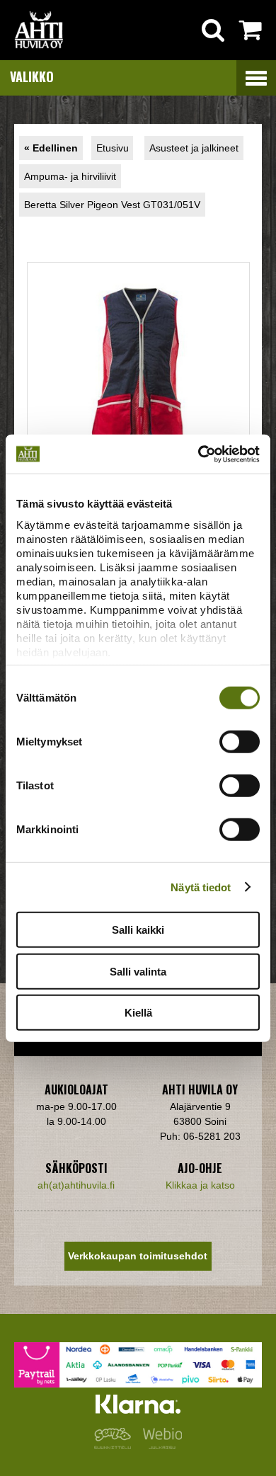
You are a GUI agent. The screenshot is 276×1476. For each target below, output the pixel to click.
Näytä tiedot (201, 887)
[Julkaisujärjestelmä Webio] (159, 1445)
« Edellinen (51, 148)
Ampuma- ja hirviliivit (70, 176)
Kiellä (138, 1013)
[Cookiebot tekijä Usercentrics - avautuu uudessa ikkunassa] (198, 454)
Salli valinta (138, 971)
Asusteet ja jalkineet (193, 148)
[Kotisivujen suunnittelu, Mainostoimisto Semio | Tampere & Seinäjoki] (115, 1445)
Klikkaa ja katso (200, 1185)
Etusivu (112, 148)
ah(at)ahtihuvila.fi (76, 1185)
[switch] (239, 742)
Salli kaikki (138, 930)
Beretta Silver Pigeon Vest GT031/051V (112, 204)
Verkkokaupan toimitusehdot (137, 1256)
